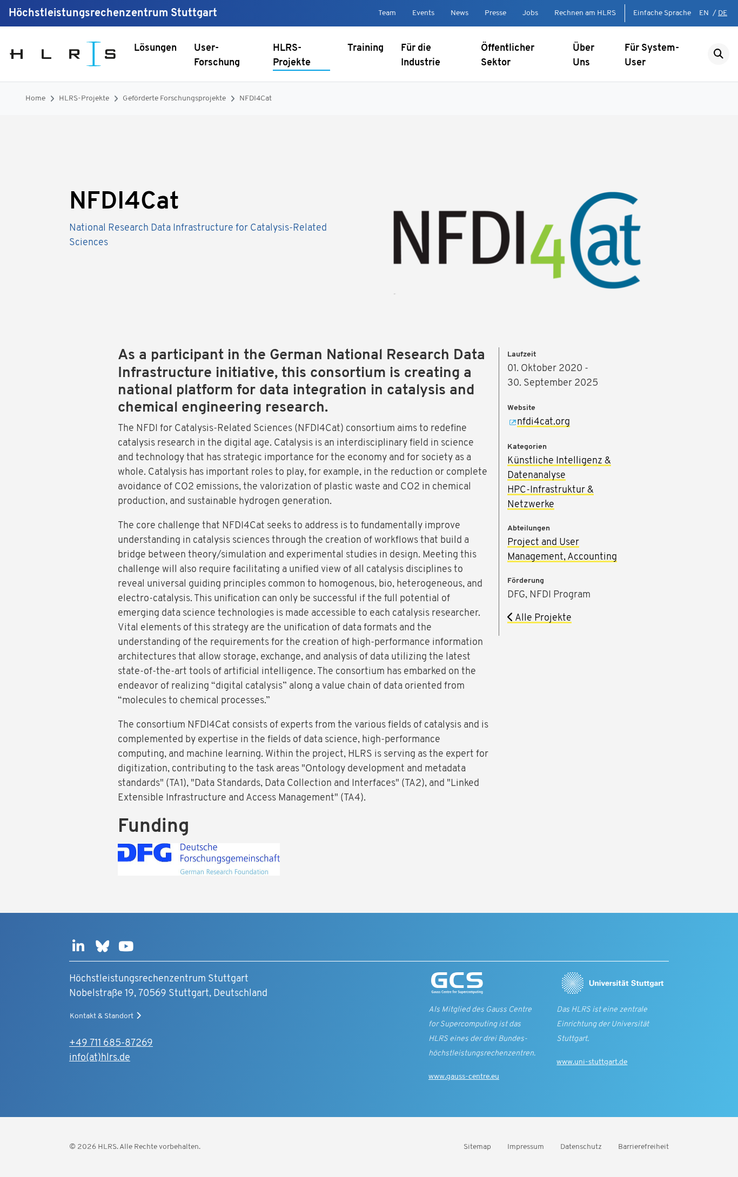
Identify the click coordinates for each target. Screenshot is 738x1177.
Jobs (530, 13)
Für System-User (652, 56)
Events (423, 13)
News (459, 13)
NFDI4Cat (255, 99)
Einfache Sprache (662, 13)
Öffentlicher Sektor (507, 56)
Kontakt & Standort (101, 1016)
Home (35, 99)
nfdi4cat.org (543, 422)
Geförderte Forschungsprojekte (174, 99)
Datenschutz (581, 1147)
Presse (495, 13)
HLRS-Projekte (292, 56)
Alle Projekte (542, 618)
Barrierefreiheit (643, 1147)
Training (365, 48)
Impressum (525, 1147)
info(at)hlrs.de (99, 1058)
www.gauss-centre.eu (463, 1077)
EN (704, 13)
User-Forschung (217, 56)
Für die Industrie (420, 56)
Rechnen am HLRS (585, 13)
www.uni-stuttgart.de (591, 1062)
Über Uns (583, 56)
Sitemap (477, 1147)
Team (387, 13)
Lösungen (155, 48)
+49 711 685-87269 (111, 1043)
